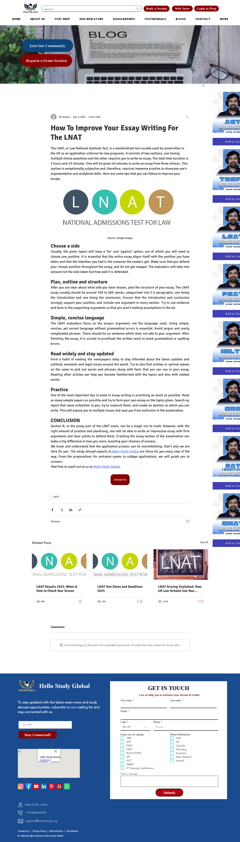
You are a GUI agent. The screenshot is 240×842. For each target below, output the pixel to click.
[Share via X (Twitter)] (61, 510)
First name (126, 700)
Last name (175, 700)
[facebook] (29, 786)
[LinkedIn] (44, 786)
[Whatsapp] (67, 786)
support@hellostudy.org (41, 821)
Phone (156, 722)
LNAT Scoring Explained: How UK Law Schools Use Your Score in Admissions (180, 589)
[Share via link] (80, 510)
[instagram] (21, 786)
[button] (206, 8)
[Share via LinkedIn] (71, 510)
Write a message (129, 774)
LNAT (56, 496)
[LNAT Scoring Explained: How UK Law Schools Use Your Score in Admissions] (181, 564)
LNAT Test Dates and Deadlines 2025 (119, 589)
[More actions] (187, 117)
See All (204, 542)
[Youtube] (36, 786)
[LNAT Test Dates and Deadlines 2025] (120, 564)
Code (123, 722)
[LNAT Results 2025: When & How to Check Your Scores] (59, 564)
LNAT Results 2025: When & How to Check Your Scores (56, 589)
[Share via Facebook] (52, 510)
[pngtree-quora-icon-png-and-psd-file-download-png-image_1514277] (59, 786)
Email (124, 711)
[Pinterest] (52, 786)
